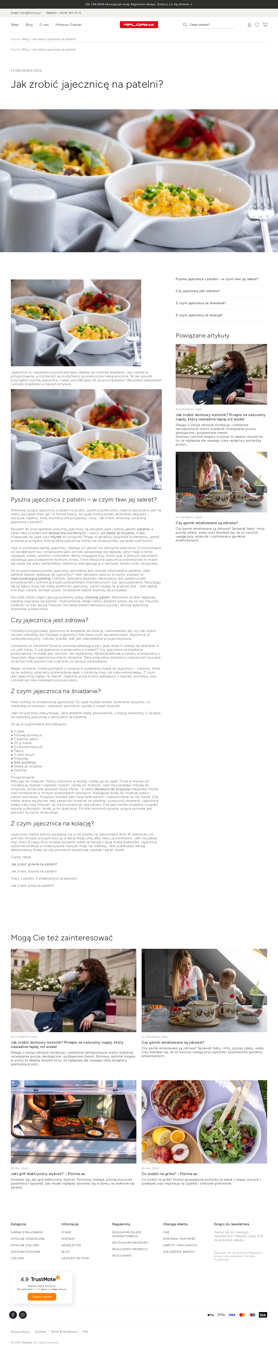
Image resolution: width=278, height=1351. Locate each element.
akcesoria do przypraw (113, 789)
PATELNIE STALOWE (25, 1245)
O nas (44, 25)
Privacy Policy (20, 1331)
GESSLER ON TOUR (75, 1258)
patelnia (143, 529)
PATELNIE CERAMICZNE (28, 1238)
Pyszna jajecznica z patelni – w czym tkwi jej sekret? (217, 279)
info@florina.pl (30, 13)
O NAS (66, 1232)
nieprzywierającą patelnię (31, 578)
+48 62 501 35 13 (69, 13)
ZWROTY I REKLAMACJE (180, 1245)
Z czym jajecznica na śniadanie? (201, 303)
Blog (29, 25)
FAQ (166, 1232)
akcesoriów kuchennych (67, 533)
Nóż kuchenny (25, 762)
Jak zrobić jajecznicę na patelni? (54, 39)
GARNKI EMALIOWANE (27, 1232)
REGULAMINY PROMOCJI (129, 1249)
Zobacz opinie (41, 1296)
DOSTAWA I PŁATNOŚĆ (179, 1238)
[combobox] (209, 25)
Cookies (40, 1331)
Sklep (15, 25)
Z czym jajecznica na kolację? (199, 315)
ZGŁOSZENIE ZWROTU (179, 1251)
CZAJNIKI (17, 1258)
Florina (15, 39)
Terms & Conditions (64, 1331)
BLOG (66, 1251)
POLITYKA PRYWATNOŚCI (130, 1242)
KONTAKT (68, 1238)
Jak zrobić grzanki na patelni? (34, 864)
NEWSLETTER (71, 1245)
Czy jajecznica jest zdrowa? (198, 291)
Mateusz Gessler (69, 25)
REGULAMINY (122, 1255)
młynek (56, 537)
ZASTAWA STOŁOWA (25, 1251)
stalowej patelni (97, 597)
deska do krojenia (120, 533)
